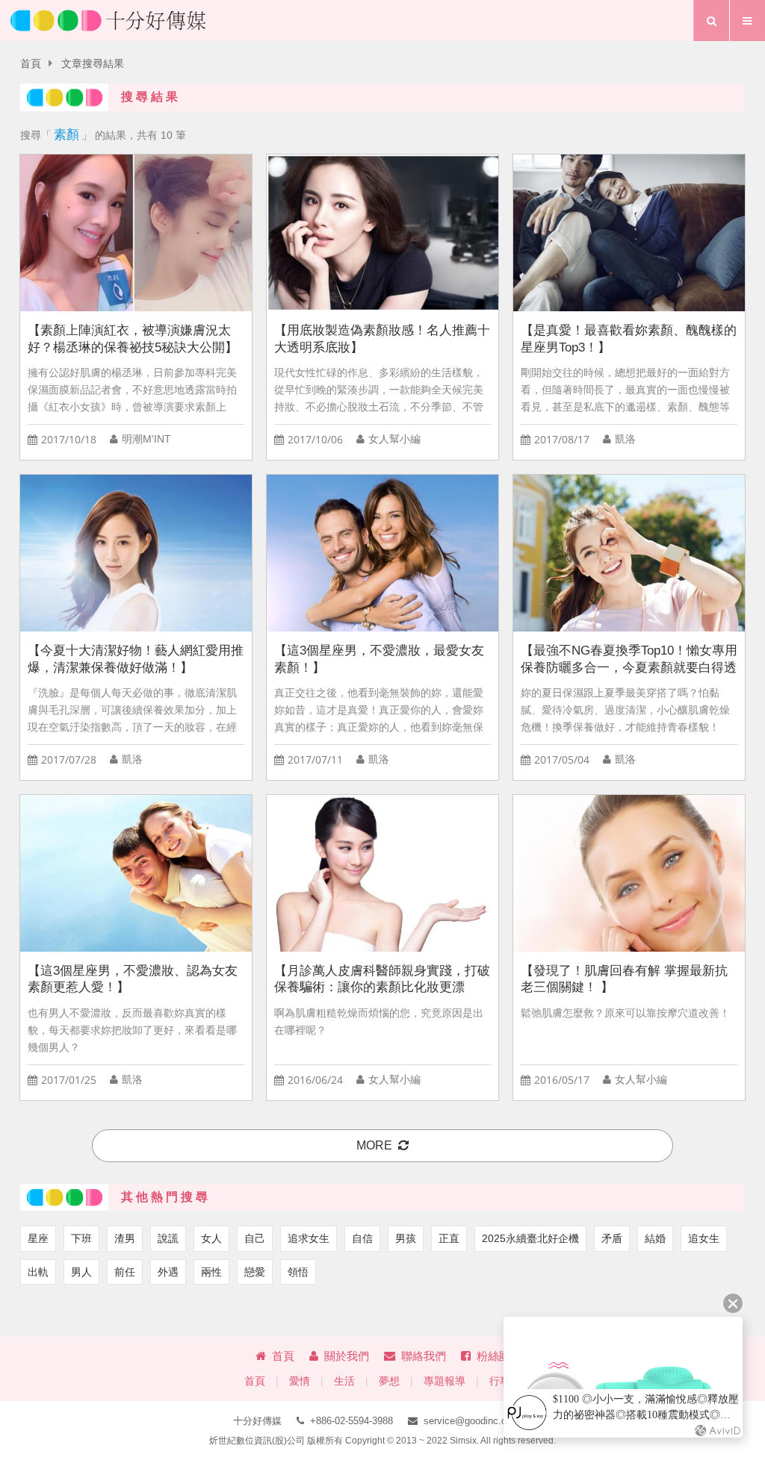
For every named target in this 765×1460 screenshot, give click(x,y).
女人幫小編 (394, 439)
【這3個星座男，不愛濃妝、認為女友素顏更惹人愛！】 (133, 979)
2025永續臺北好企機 (530, 1238)
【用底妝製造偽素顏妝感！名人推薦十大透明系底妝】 (382, 339)
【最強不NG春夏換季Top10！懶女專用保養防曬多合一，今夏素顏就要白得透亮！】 (629, 659)
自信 (362, 1238)
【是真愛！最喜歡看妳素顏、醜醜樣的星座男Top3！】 (629, 339)
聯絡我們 (423, 1356)
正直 (449, 1238)
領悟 (298, 1272)
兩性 (211, 1272)
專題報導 (444, 1381)
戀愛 (254, 1272)
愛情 (299, 1381)
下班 (81, 1238)
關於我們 (346, 1356)
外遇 (168, 1272)
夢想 (389, 1381)
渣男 (124, 1238)
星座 (38, 1238)
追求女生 (308, 1238)
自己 (254, 1238)
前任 (124, 1272)
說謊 (168, 1238)
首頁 (30, 63)
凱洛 (625, 439)
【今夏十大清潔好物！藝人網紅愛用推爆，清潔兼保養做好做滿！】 (136, 659)
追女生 (703, 1238)
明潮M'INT (146, 439)
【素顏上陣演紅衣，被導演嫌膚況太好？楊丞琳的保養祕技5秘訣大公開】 (133, 339)
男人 (81, 1272)
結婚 (655, 1238)
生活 (344, 1381)
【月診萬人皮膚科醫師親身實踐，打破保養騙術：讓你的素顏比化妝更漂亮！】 (382, 980)
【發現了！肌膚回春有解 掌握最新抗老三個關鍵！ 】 (624, 979)
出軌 (38, 1272)
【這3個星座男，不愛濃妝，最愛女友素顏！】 (379, 659)
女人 (211, 1238)
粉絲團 (493, 1356)
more (374, 1145)
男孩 (405, 1238)
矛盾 (611, 1238)
